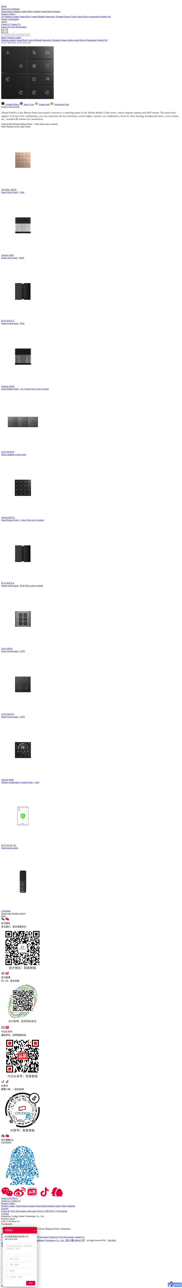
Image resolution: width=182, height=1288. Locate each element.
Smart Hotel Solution (50, 11)
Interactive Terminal (55, 16)
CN (6, 29)
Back (3, 916)
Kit (109, 16)
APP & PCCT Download (55, 1211)
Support (4, 1208)
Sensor (67, 16)
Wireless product (12, 16)
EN (2, 29)
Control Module (38, 16)
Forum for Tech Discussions (13, 27)
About (4, 22)
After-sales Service (35, 1211)
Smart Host (25, 16)
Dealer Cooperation (10, 19)
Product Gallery (8, 14)
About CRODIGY (9, 1198)
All (2, 16)
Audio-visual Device (80, 16)
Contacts (5, 1213)
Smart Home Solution (11, 11)
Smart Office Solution (31, 11)
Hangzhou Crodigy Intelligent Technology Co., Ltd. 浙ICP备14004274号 (51, 1240)
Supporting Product (98, 16)
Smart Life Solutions (10, 9)
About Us (5, 24)
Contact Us (16, 24)
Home (4, 6)
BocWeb (112, 1240)
